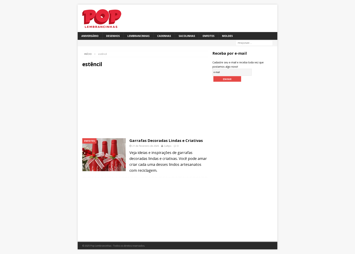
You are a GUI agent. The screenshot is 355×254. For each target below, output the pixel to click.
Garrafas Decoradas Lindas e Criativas (166, 140)
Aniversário (90, 36)
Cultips (167, 145)
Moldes (227, 36)
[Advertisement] (114, 102)
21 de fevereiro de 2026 (145, 145)
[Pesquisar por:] (254, 43)
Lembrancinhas (138, 36)
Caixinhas (164, 36)
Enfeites (208, 36)
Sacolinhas (187, 36)
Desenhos (113, 36)
